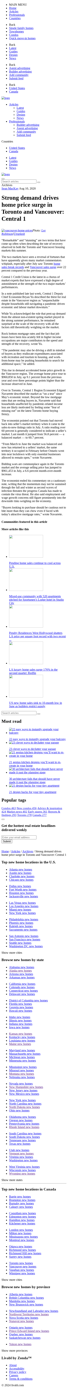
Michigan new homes (22, 1057)
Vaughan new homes (21, 1270)
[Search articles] (38, 182)
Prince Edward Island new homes (29, 1331)
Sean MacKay (10, 188)
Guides (13, 161)
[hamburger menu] (3, 178)
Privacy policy (17, 1372)
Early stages (37, 811)
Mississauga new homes (23, 1236)
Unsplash (19, 233)
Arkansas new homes (22, 977)
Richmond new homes (22, 1249)
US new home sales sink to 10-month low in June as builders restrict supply (35, 704)
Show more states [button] (12, 1180)
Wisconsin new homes (22, 1170)
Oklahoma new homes (22, 1116)
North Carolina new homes (25, 1103)
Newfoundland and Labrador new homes (33, 1311)
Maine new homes (20, 1044)
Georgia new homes (21, 1007)
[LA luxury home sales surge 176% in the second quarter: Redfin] (37, 653)
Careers (13, 1375)
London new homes (21, 1229)
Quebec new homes (21, 1334)
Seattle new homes (20, 942)
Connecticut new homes (23, 990)
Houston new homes (21, 893)
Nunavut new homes (21, 1321)
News (12, 167)
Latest (12, 157)
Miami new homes (20, 909)
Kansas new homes (20, 1033)
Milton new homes (20, 1233)
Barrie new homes (20, 1196)
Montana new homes (21, 1073)
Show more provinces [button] (15, 1350)
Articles (13, 104)
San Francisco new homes (24, 939)
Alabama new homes (21, 967)
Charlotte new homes (21, 876)
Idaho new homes (19, 1017)
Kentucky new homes (22, 1037)
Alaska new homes (20, 970)
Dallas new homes (20, 886)
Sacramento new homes (23, 929)
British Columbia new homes (26, 1297)
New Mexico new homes (24, 1093)
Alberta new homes (20, 1294)
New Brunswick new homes (26, 1304)
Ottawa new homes (20, 1246)
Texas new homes (19, 1143)
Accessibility (16, 1368)
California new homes (22, 983)
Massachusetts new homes (24, 1053)
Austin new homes (20, 873)
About (13, 1365)
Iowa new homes (19, 1027)
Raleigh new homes (21, 926)
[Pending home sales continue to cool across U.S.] (37, 546)
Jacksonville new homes (23, 896)
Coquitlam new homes (22, 1213)
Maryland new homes (22, 1050)
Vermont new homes (21, 1153)
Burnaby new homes (21, 1203)
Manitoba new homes (22, 1301)
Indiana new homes (20, 1023)
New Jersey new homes (23, 1090)
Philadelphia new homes (23, 919)
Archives (27, 851)
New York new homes (22, 913)
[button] (12, 8)
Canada (39, 815)
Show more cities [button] (12, 952)
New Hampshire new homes (26, 1087)
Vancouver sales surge (43, 267)
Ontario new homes (20, 1327)
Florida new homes (20, 1003)
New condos (27, 808)
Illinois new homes (20, 1020)
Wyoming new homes (22, 1173)
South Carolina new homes (25, 1133)
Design (13, 164)
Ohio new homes (19, 1110)
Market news (17, 811)
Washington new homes (23, 1160)
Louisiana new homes (22, 1040)
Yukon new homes (20, 1344)
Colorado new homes (22, 987)
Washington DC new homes (26, 946)
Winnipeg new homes (22, 1273)
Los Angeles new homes (23, 906)
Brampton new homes (22, 1200)
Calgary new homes (21, 1206)
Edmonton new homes (22, 1216)
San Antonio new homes (23, 936)
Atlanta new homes (20, 869)
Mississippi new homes (23, 1067)
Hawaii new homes (20, 1010)
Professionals (17, 121)
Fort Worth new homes (22, 889)
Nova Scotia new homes (23, 1317)
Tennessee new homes (22, 1140)
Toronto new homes (21, 1263)
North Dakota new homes (24, 1107)
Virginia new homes (21, 1157)
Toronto (24, 815)
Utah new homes (19, 1150)
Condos (9, 808)
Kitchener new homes (22, 1223)
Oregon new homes (20, 1120)
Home (5, 851)
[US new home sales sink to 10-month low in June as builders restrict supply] (37, 686)
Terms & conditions (20, 1378)
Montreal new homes (21, 1240)
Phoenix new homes (21, 922)
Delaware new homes (22, 994)
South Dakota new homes (24, 1136)
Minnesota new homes (22, 1060)
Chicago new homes (21, 879)
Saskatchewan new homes (24, 1337)
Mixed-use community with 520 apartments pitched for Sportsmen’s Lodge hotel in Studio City (36, 600)
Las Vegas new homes (22, 902)
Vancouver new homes (22, 1266)
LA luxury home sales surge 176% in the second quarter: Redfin (33, 671)
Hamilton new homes (22, 1220)
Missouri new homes (21, 1070)
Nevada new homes (21, 1083)
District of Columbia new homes (28, 1000)
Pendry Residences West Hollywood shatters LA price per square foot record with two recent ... (37, 636)
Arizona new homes (21, 974)
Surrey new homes (20, 1256)
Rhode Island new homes (24, 1127)
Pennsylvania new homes (24, 1123)
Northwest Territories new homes (29, 1314)
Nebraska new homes (22, 1077)
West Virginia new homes (24, 1166)
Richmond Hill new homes (25, 1253)
